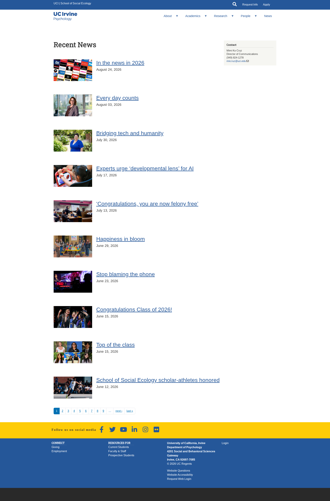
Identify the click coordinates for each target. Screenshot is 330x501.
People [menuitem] (243, 17)
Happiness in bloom (120, 239)
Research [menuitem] (218, 17)
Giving (55, 447)
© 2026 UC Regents (179, 463)
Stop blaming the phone (125, 274)
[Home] (65, 16)
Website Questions (178, 470)
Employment (59, 451)
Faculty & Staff (117, 451)
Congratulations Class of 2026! (134, 309)
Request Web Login (179, 478)
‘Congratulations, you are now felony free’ (147, 204)
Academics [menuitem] (190, 17)
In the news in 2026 (120, 63)
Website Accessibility (180, 474)
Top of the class (115, 345)
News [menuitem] (268, 16)
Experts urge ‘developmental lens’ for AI (145, 168)
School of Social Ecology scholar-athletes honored (158, 380)
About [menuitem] (165, 17)
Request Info (250, 4)
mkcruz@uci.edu (236, 61)
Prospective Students (121, 455)
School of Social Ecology (75, 3)
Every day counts (117, 98)
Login (225, 443)
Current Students (118, 447)
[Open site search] (235, 4)
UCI (56, 3)
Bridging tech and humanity (129, 133)
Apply (266, 4)
